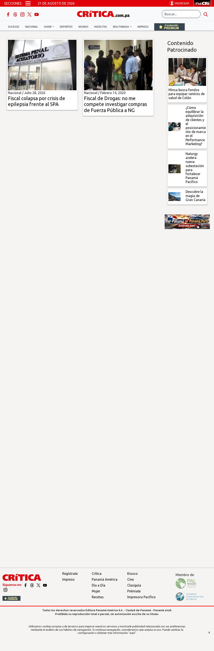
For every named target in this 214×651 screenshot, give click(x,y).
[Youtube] (36, 14)
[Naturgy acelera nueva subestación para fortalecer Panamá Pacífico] (174, 168)
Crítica (97, 573)
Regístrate (70, 573)
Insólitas (100, 26)
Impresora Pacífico (141, 597)
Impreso (142, 26)
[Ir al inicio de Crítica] (105, 13)
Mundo (83, 26)
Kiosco (132, 573)
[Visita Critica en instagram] (5, 589)
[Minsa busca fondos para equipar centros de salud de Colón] (187, 71)
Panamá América (104, 579)
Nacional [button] (31, 26)
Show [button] (48, 26)
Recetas (98, 597)
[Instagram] (22, 14)
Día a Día (98, 585)
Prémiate (134, 591)
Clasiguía (134, 585)
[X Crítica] (29, 14)
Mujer (96, 591)
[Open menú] (28, 3)
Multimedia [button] (121, 26)
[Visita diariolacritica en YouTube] (45, 585)
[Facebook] (8, 14)
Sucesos (13, 26)
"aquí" (132, 632)
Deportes (66, 26)
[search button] (205, 14)
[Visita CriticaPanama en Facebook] (26, 585)
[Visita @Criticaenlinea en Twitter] (32, 585)
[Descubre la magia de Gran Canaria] (174, 196)
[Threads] (15, 14)
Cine (130, 579)
